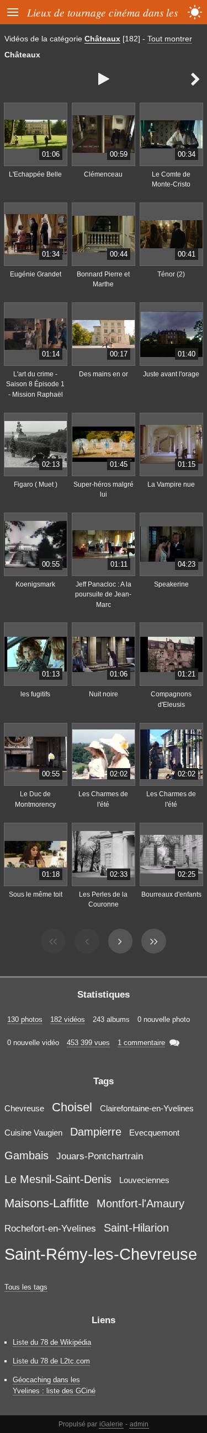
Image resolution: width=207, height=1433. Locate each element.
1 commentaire (141, 1042)
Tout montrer (169, 38)
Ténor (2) (171, 274)
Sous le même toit (35, 894)
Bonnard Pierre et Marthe (103, 279)
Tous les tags (25, 1287)
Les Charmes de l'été (103, 799)
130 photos (25, 1019)
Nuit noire (103, 694)
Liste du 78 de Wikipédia (52, 1342)
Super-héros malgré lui (103, 489)
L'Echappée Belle (35, 174)
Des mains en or (103, 374)
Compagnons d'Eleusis (171, 699)
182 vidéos (67, 1019)
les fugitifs (35, 694)
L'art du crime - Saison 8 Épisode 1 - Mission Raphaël (35, 384)
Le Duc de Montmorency (35, 799)
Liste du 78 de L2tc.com (51, 1361)
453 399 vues (88, 1042)
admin (139, 1424)
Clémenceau (103, 174)
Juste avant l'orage (171, 374)
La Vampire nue (171, 484)
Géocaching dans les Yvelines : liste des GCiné (54, 1385)
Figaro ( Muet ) (35, 484)
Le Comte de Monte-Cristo (171, 179)
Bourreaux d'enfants (171, 894)
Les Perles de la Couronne (103, 899)
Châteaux (102, 38)
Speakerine (171, 584)
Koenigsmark (35, 584)
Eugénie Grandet (35, 274)
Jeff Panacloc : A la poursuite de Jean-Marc (103, 594)
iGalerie (111, 1424)
